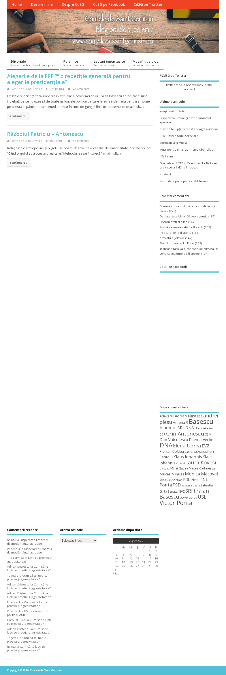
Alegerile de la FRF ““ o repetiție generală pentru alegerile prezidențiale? (68, 78)
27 (137, 566)
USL (202, 497)
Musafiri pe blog (146, 63)
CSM (208, 434)
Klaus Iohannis (187, 457)
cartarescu (208, 428)
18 (123, 562)
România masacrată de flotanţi (181, 227)
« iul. (116, 573)
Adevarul (167, 416)
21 (143, 562)
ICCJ (205, 452)
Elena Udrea (187, 445)
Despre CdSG (73, 4)
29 (149, 566)
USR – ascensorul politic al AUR (181, 136)
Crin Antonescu (185, 433)
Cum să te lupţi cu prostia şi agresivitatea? (189, 129)
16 (156, 558)
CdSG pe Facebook (109, 4)
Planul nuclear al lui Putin (177, 243)
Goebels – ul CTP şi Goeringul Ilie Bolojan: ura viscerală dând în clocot (189, 165)
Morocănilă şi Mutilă (173, 143)
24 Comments (80, 89)
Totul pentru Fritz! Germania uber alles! (187, 149)
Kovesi (180, 463)
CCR (163, 434)
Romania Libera (190, 485)
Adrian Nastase (189, 416)
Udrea (193, 497)
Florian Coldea (172, 451)
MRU (163, 480)
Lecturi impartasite (109, 63)
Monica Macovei (201, 474)
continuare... (18, 116)
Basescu (201, 421)
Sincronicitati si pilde (173, 222)
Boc (197, 428)
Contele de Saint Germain (26, 89)
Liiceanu (165, 468)
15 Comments (80, 141)
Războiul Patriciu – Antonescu (45, 133)
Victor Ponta (176, 503)
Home (16, 4)
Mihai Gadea (179, 468)
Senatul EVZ (176, 491)
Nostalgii (165, 174)
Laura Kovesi (200, 462)
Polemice (74, 63)
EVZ (205, 446)
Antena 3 (180, 422)
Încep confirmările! (172, 111)
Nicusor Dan (174, 480)
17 (116, 562)
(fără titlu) (166, 156)
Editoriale (33, 63)
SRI (188, 490)
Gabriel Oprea (193, 451)
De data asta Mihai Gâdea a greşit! (183, 216)
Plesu (195, 479)
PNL (204, 479)
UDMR (184, 497)
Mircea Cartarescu (202, 468)
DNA (166, 445)
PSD (177, 485)
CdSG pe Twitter (148, 4)
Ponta (166, 485)
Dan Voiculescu (174, 439)
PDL (186, 479)
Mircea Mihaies (172, 474)
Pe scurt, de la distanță (175, 233)
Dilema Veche (201, 439)
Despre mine (42, 4)
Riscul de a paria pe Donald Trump (184, 181)
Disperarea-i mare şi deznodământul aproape (27, 542)
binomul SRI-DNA (177, 428)
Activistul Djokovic (172, 238)
